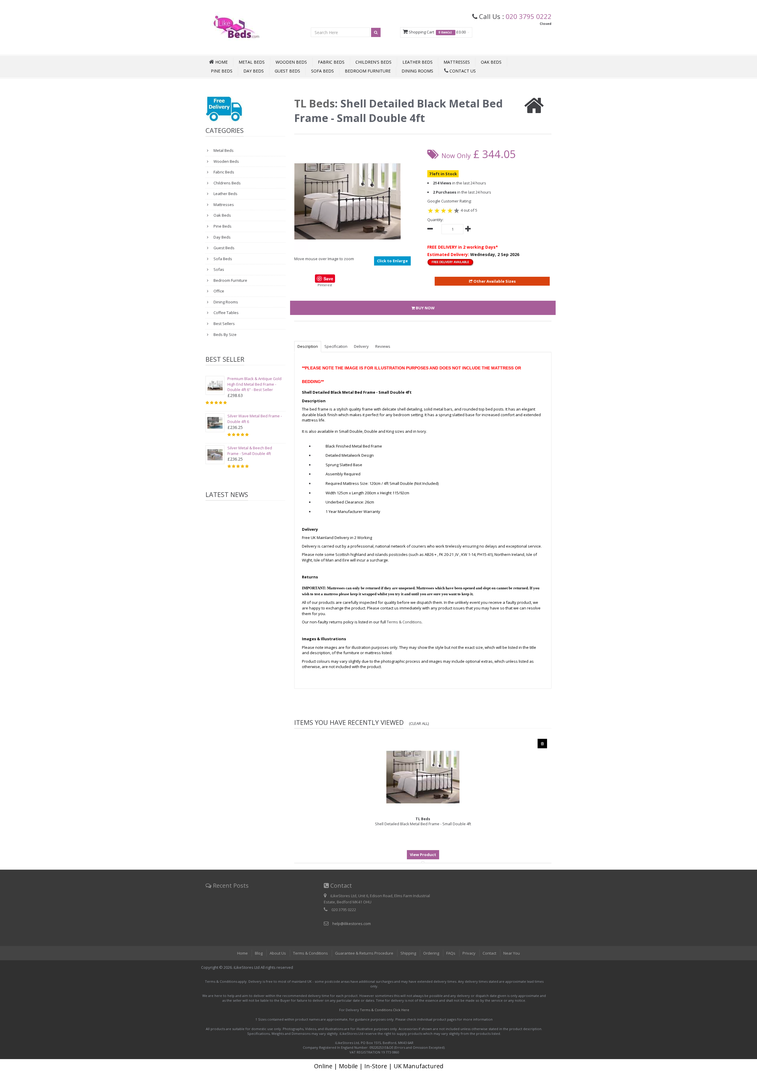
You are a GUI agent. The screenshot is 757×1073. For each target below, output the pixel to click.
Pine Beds (221, 71)
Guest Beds (287, 71)
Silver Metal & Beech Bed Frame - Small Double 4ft (249, 450)
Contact (489, 953)
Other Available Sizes (494, 281)
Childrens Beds (227, 183)
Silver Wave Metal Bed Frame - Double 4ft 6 (254, 418)
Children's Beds (373, 62)
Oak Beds (491, 62)
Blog (259, 953)
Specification (335, 346)
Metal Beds (252, 62)
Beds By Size (225, 334)
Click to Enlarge (392, 260)
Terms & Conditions (310, 953)
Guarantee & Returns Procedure (364, 953)
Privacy (468, 953)
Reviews (382, 346)
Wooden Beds (291, 62)
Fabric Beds (331, 62)
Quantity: (435, 219)
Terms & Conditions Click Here (384, 1010)
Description (307, 346)
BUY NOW (425, 308)
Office (218, 291)
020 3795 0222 (528, 16)
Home (242, 953)
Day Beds (253, 71)
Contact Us (462, 71)
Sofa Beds (322, 71)
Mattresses (457, 62)
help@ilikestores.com (351, 923)
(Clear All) (419, 723)
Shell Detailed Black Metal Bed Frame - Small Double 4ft (423, 821)
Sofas (218, 269)
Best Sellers (224, 323)
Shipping (408, 953)
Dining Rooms (417, 71)
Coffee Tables (226, 312)
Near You (511, 953)
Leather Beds (417, 62)
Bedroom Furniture (368, 71)
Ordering (431, 953)
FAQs (450, 953)
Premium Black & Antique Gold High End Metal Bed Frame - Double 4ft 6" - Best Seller (254, 384)
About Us (278, 953)
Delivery (361, 346)
